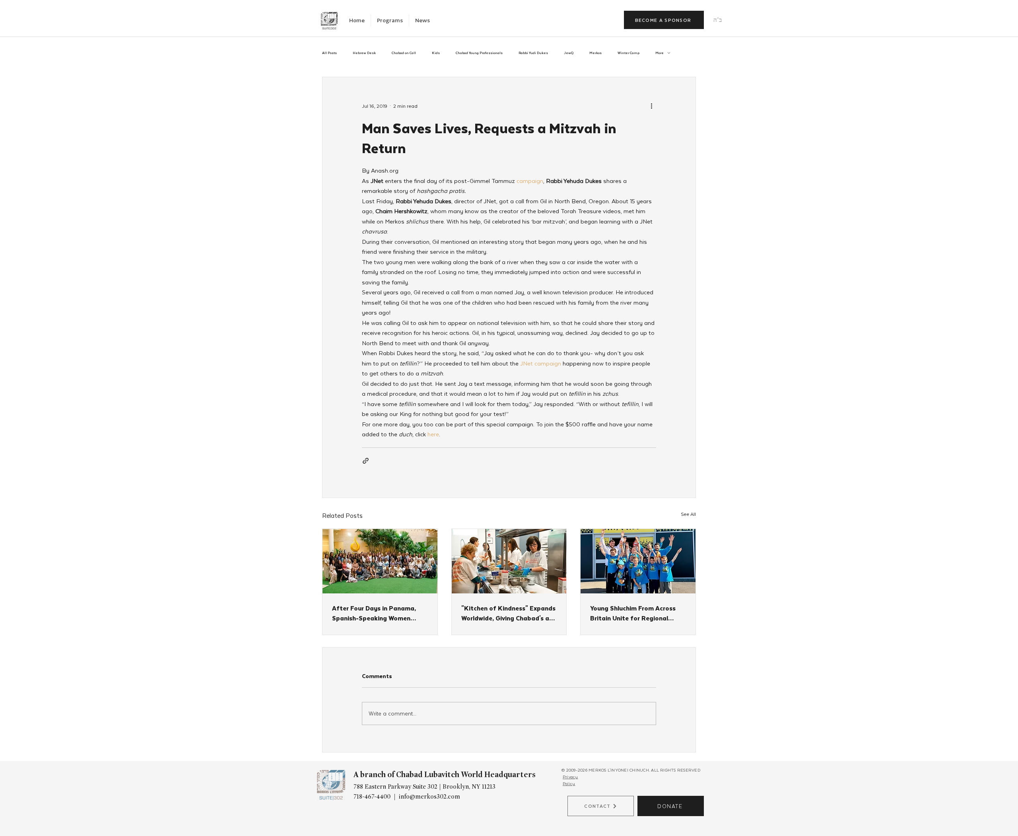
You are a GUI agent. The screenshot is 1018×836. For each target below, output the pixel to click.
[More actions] (651, 106)
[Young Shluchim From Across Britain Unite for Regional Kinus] (638, 561)
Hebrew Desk (364, 53)
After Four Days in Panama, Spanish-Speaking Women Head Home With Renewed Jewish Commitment (374, 613)
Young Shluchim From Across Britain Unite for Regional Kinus (633, 613)
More (659, 53)
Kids (436, 53)
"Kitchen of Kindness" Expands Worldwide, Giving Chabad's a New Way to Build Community (508, 613)
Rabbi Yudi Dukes (533, 53)
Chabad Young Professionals (479, 53)
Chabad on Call (404, 53)
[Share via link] (365, 461)
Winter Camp (628, 53)
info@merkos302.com (429, 796)
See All (688, 514)
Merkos (595, 53)
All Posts (329, 53)
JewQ (568, 53)
